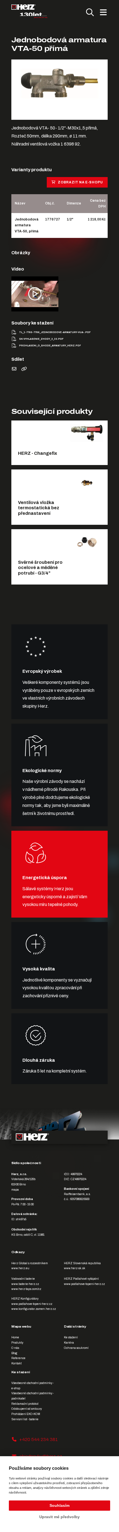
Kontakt (16, 1363)
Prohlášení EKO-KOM (25, 1414)
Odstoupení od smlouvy (26, 1408)
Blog (14, 1353)
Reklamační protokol (24, 1403)
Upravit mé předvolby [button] (59, 1517)
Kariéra (69, 1342)
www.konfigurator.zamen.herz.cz (33, 1308)
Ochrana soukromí (76, 1347)
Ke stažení (71, 1337)
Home (15, 1337)
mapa (15, 1189)
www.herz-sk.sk (74, 1268)
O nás (15, 1347)
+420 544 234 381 (38, 1439)
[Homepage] (29, 11)
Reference (18, 1358)
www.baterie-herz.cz (25, 1284)
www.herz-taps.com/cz (26, 1288)
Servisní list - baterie (24, 1419)
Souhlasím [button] (59, 1505)
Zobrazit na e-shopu (80, 182)
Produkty (17, 1342)
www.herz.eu (20, 1268)
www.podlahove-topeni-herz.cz (84, 1284)
